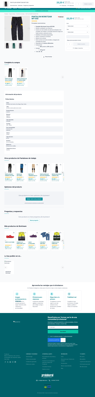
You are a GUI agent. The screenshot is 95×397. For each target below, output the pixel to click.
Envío (62, 356)
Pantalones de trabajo (20, 13)
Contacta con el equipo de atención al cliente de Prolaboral (48, 362)
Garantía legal (29, 356)
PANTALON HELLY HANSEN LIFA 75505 (9, 175)
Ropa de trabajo (12, 13)
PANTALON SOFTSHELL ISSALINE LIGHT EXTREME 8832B (20, 175)
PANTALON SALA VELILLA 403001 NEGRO (9, 79)
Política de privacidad (31, 359)
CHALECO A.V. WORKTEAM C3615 (21, 243)
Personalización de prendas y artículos (49, 357)
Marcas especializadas (66, 365)
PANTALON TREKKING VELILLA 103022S (32, 175)
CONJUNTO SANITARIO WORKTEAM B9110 (44, 243)
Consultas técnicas (46, 366)
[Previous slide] (5, 28)
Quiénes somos (46, 369)
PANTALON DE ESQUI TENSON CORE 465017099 (56, 175)
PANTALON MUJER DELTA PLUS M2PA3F (45, 175)
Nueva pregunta (34, 220)
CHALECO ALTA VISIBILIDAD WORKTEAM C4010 (56, 243)
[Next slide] (29, 28)
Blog (62, 368)
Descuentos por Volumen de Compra (67, 360)
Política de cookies (30, 364)
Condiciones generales (31, 361)
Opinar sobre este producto (34, 199)
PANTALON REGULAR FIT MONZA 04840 (22, 79)
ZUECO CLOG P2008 (9, 242)
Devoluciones (64, 363)
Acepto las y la (61, 336)
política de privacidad (68, 336)
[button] (7, 46)
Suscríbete (63, 331)
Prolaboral (6, 13)
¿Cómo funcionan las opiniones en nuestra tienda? (34, 203)
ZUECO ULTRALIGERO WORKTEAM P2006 (32, 243)
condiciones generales (58, 336)
